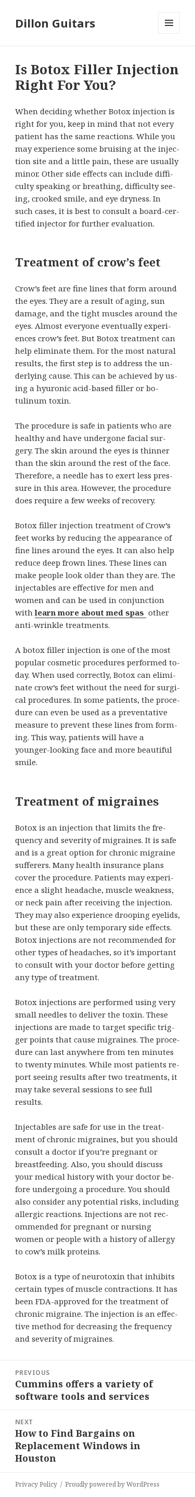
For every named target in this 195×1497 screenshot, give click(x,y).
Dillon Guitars (55, 23)
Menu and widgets (169, 33)
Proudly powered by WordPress (112, 1484)
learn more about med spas (90, 612)
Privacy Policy (36, 1484)
